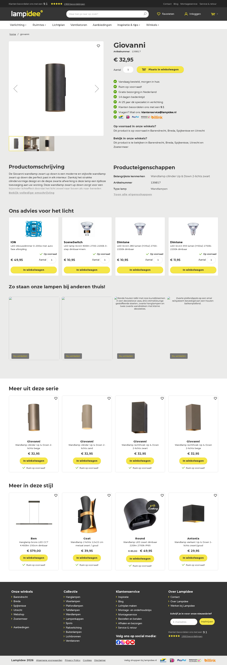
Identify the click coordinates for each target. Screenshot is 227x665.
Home (13, 34)
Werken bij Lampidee (182, 605)
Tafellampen (73, 610)
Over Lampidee (179, 601)
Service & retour (208, 4)
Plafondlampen (74, 605)
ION (13, 242)
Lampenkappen (75, 618)
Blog (176, 4)
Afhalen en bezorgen (130, 623)
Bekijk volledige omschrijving (31, 193)
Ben (34, 538)
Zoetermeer (20, 618)
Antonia (193, 538)
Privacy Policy (72, 660)
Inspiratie (123, 596)
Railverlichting (74, 627)
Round (140, 538)
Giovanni (33, 441)
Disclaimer (100, 660)
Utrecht (17, 610)
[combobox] (107, 14)
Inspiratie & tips (127, 25)
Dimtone (123, 242)
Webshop (18, 614)
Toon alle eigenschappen (133, 194)
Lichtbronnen (73, 636)
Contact (167, 4)
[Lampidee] (27, 14)
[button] (15, 88)
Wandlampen (73, 614)
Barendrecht (20, 596)
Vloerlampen (73, 601)
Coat (87, 538)
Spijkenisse (19, 605)
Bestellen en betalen (130, 618)
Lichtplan (58, 25)
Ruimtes (38, 25)
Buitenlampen (74, 631)
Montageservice (188, 4)
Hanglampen (73, 596)
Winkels (151, 25)
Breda (16, 601)
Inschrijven (207, 621)
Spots (69, 623)
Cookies (87, 660)
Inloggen (195, 14)
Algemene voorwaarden (49, 660)
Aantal (42, 259)
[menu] (113, 25)
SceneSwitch (73, 242)
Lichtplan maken (127, 605)
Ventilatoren (78, 25)
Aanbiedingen (102, 25)
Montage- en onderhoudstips (135, 610)
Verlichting (17, 25)
